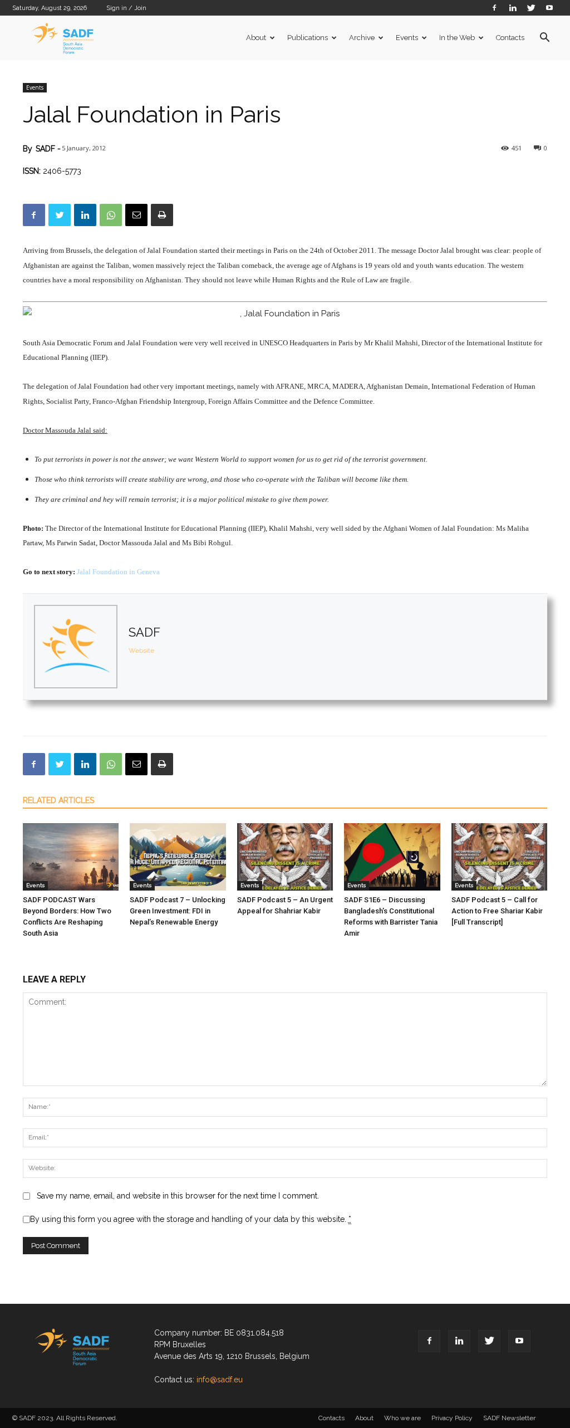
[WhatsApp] (111, 215)
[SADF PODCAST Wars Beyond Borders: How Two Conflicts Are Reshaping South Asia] (71, 857)
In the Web (457, 37)
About (256, 37)
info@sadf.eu (219, 1379)
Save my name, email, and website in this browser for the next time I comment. (178, 1195)
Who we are (402, 1418)
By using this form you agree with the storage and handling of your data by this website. (190, 1219)
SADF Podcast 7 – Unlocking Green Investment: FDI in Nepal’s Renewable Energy (177, 911)
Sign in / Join (126, 8)
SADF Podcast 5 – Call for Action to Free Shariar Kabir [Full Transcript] (497, 911)
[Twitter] (531, 7)
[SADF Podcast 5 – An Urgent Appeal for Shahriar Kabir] (285, 857)
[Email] (136, 215)
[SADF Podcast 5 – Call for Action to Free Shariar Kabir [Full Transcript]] (499, 857)
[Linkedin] (512, 7)
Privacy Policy (452, 1418)
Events (407, 37)
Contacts (510, 37)
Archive (362, 37)
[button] (544, 38)
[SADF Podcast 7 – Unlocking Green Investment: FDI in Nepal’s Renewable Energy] (177, 857)
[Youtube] (549, 7)
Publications (307, 37)
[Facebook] (494, 7)
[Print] (162, 215)
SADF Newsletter (509, 1418)
